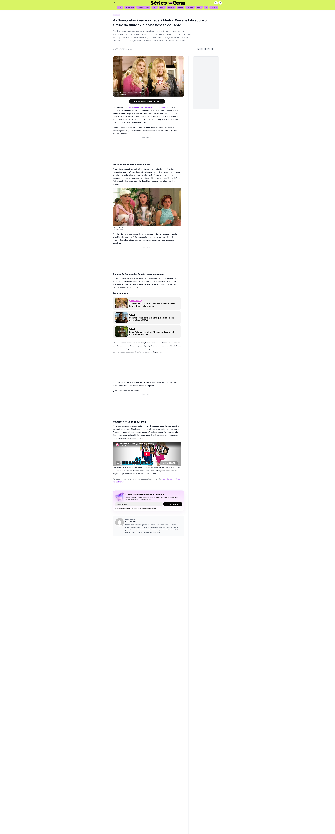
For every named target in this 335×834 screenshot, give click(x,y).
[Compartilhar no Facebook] (205, 49)
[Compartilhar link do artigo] (198, 49)
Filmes (162, 7)
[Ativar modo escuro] (216, 3)
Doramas (171, 7)
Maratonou (130, 7)
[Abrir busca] (220, 3)
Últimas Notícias (143, 7)
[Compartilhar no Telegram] (212, 49)
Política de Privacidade (142, 508)
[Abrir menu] (114, 2)
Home (120, 7)
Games (199, 7)
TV (206, 7)
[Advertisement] (147, 150)
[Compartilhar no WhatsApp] (201, 49)
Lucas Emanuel (120, 48)
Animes (180, 7)
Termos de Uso (152, 508)
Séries (155, 7)
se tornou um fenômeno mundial (147, 107)
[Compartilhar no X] (208, 49)
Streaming (190, 7)
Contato (214, 7)
